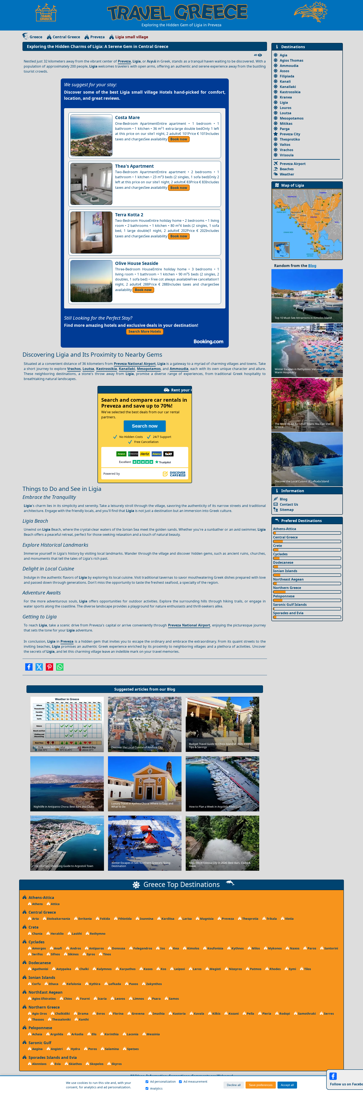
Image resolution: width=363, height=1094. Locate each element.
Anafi (57, 948)
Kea (175, 948)
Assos (284, 71)
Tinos (106, 954)
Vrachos (74, 368)
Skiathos (75, 1064)
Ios (162, 948)
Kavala (198, 1014)
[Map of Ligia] (307, 224)
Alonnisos (38, 1064)
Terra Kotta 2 (129, 215)
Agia (283, 55)
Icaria (102, 999)
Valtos (285, 144)
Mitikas (286, 123)
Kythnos (237, 948)
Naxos (294, 948)
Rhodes (275, 969)
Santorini (331, 948)
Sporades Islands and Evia (51, 1057)
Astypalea (63, 969)
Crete (277, 545)
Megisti (215, 969)
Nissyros (235, 969)
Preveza (97, 36)
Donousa (118, 948)
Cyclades (280, 554)
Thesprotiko (290, 139)
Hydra (75, 1049)
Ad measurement (195, 1081)
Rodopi (284, 1014)
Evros (100, 1014)
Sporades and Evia (288, 613)
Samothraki (306, 1014)
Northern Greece (287, 587)
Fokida (104, 919)
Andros (75, 948)
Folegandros (142, 948)
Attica (55, 904)
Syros (90, 954)
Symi (292, 969)
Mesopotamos (149, 368)
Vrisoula (287, 155)
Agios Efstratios (43, 999)
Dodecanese (283, 562)
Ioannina (146, 919)
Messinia (153, 1034)
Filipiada (287, 76)
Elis (93, 1034)
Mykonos (274, 948)
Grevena (138, 1014)
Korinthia (111, 1034)
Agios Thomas (291, 60)
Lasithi (76, 934)
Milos (255, 948)
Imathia (158, 1014)
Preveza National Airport (135, 363)
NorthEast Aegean (44, 992)
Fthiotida (124, 919)
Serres (328, 1014)
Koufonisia (214, 948)
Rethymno (97, 934)
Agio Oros (39, 1014)
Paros (311, 948)
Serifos (37, 954)
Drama (82, 1014)
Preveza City (290, 134)
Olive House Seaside (136, 263)
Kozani (233, 1014)
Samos (173, 999)
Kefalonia (73, 984)
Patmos (255, 969)
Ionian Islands (285, 571)
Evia (57, 1064)
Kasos (148, 969)
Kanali (285, 81)
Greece (36, 36)
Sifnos (55, 954)
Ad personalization (163, 1081)
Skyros (116, 1064)
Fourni (84, 999)
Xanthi (83, 1019)
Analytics (156, 1088)
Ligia (284, 102)
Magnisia (206, 919)
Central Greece (66, 36)
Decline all (234, 1085)
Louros (285, 107)
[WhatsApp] (59, 668)
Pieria (266, 1014)
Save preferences (260, 1085)
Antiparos (96, 948)
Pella (250, 1014)
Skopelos (96, 1064)
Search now (145, 426)
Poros (92, 1049)
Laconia (132, 1034)
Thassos (37, 1019)
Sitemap (287, 509)
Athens (37, 904)
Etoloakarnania (58, 919)
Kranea (286, 97)
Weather (287, 174)
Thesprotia (249, 919)
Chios (67, 999)
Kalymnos (104, 969)
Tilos (307, 969)
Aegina (37, 1049)
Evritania (85, 919)
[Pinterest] (49, 668)
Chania (36, 934)
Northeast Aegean (288, 579)
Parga (285, 128)
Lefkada (114, 984)
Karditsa (167, 919)
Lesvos (119, 999)
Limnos (138, 999)
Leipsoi (179, 969)
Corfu (36, 984)
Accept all (287, 1085)
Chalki (84, 969)
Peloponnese (284, 596)
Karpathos (127, 969)
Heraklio (57, 934)
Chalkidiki (62, 1014)
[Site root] (48, 12)
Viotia (289, 919)
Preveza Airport (293, 163)
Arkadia (77, 1034)
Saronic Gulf (38, 1042)
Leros (196, 969)
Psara (156, 999)
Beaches (287, 169)
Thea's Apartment (134, 166)
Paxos (133, 984)
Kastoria (179, 1014)
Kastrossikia (106, 368)
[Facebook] (29, 668)
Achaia (36, 1034)
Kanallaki (127, 368)
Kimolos (192, 948)
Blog (171, 689)
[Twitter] (39, 668)
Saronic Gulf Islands (290, 604)
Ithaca (53, 984)
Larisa (187, 919)
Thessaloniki (61, 1019)
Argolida (56, 1034)
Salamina (111, 1049)
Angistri (56, 1049)
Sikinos (73, 954)
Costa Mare (127, 117)
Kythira (94, 984)
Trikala (271, 919)
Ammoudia (179, 368)
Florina (118, 1014)
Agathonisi (39, 969)
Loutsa (88, 368)
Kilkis (216, 1014)
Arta (35, 919)
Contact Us (289, 504)
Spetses (132, 1049)
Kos (163, 969)
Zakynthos (153, 984)
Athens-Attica (284, 528)
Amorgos (38, 948)
